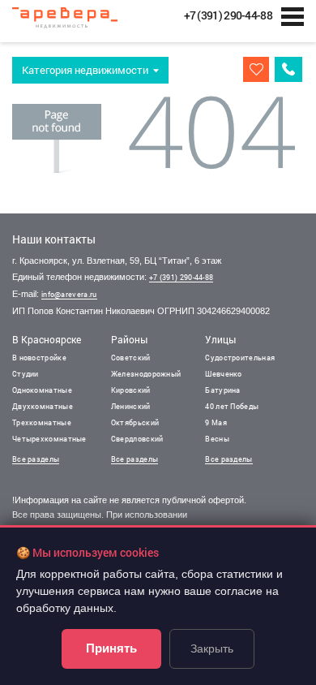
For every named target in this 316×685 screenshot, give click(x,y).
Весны (217, 438)
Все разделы (35, 459)
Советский (131, 357)
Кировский (131, 390)
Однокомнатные (42, 390)
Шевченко (223, 373)
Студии (25, 373)
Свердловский (137, 438)
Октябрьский (135, 422)
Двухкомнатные (42, 406)
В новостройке (39, 357)
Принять (111, 648)
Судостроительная (240, 357)
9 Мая (216, 422)
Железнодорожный (146, 373)
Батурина (222, 390)
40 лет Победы (231, 406)
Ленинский (131, 406)
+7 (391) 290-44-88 (181, 277)
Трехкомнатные (41, 422)
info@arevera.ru (69, 294)
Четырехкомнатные (49, 438)
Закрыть (211, 648)
